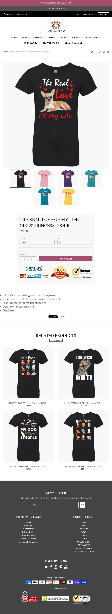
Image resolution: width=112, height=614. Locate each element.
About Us (28, 525)
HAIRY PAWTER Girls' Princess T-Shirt (28, 403)
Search (28, 522)
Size (59, 238)
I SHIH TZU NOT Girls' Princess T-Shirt (83, 403)
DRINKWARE (30, 43)
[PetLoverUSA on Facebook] (96, 52)
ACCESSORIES (92, 37)
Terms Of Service (28, 538)
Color (22, 238)
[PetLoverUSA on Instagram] (100, 52)
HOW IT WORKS (51, 43)
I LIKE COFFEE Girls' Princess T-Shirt (28, 466)
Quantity (24, 255)
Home (5, 52)
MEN (24, 37)
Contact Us (28, 528)
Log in (77, 14)
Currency (19, 14)
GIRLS (62, 37)
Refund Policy (28, 535)
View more (56, 340)
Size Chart (8, 310)
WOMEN (37, 37)
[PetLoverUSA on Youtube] (108, 52)
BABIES (74, 37)
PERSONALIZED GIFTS (75, 43)
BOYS (50, 37)
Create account (89, 14)
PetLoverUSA (60, 588)
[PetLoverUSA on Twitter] (92, 52)
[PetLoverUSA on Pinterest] (104, 52)
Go (82, 505)
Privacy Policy (28, 532)
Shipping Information (28, 542)
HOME (14, 37)
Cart (104, 14)
